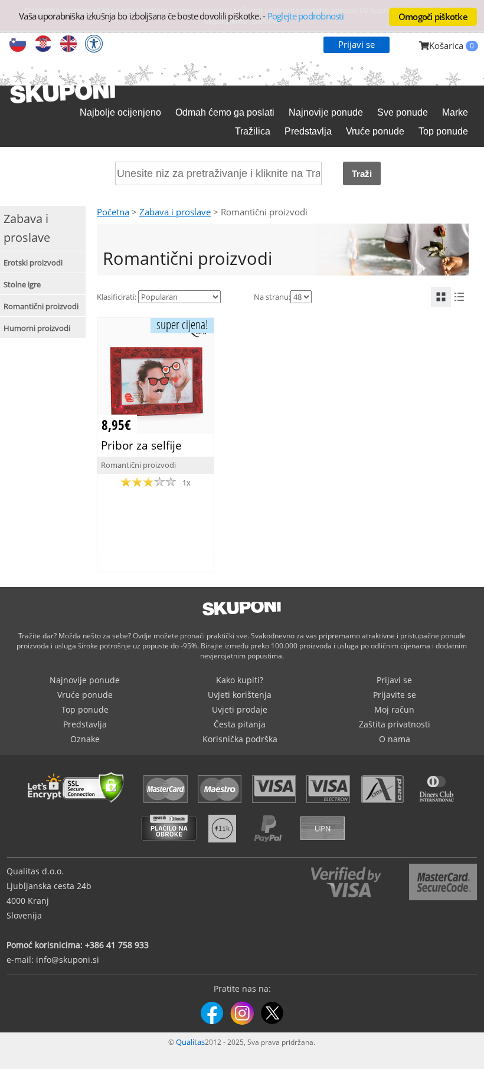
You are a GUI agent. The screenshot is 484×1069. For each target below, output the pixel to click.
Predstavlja (308, 131)
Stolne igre (22, 284)
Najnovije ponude (326, 112)
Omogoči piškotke (432, 16)
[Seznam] (459, 297)
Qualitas (190, 1042)
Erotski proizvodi (33, 262)
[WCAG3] (94, 45)
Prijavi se (356, 44)
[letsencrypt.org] (79, 804)
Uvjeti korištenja (240, 694)
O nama (394, 739)
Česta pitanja (240, 724)
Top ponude (443, 131)
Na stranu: (272, 296)
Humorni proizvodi (37, 328)
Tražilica (252, 131)
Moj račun (394, 709)
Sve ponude (402, 112)
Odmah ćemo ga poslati (224, 112)
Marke (455, 112)
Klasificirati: (116, 296)
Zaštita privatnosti (394, 724)
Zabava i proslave (175, 212)
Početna (113, 212)
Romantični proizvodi (41, 306)
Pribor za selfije (141, 445)
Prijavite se (394, 694)
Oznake (85, 739)
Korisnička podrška (239, 739)
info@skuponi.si (67, 959)
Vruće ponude (375, 131)
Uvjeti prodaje (239, 709)
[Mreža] (441, 297)
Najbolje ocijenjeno (120, 112)
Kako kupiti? (239, 680)
